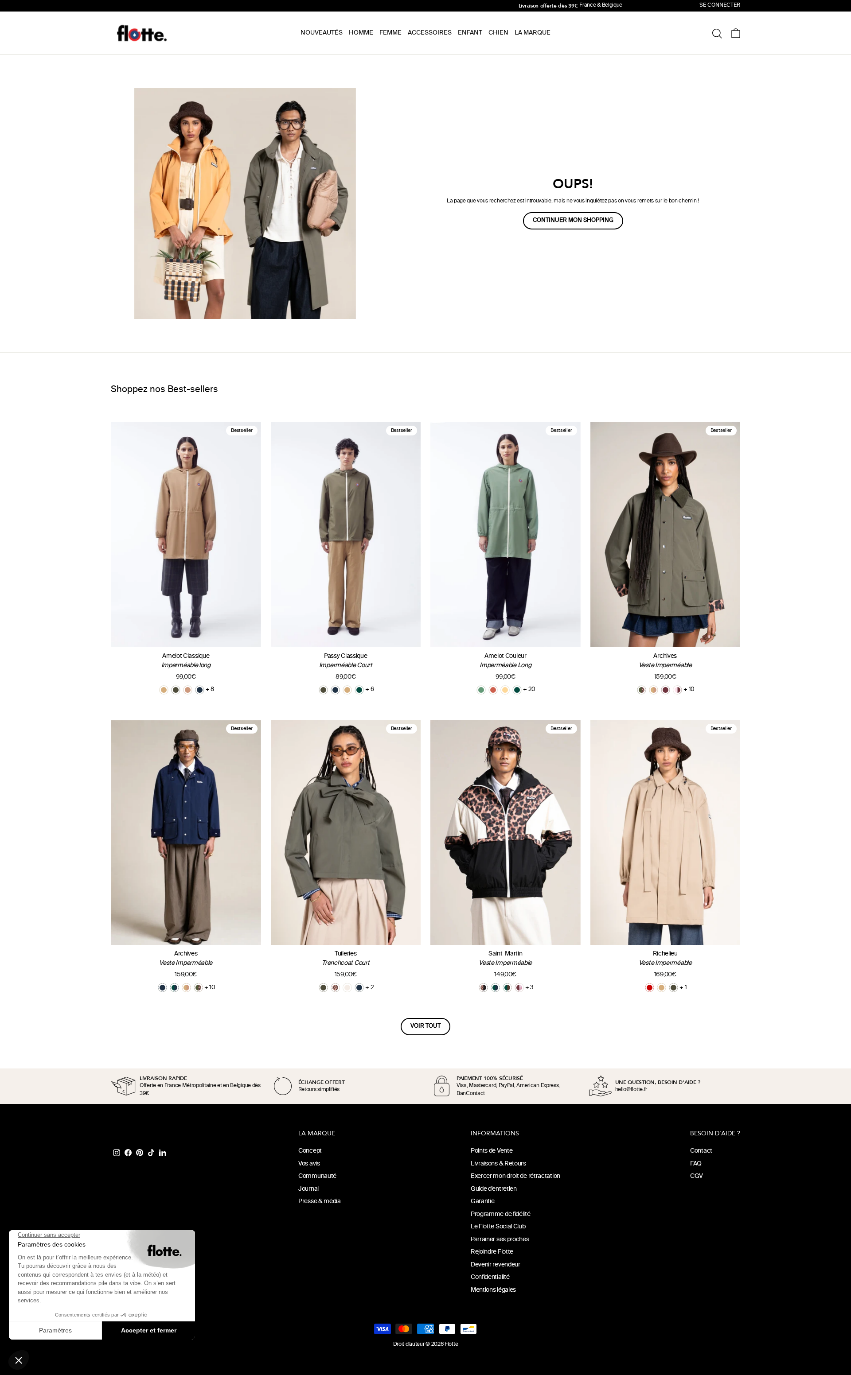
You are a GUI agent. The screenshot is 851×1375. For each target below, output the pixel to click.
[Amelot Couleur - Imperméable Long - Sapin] (517, 690)
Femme (390, 33)
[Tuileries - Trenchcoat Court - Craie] (347, 987)
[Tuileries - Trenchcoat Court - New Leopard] (335, 987)
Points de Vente (492, 1151)
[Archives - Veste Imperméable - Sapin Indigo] (174, 987)
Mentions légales (493, 1290)
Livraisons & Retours (498, 1163)
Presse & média (319, 1201)
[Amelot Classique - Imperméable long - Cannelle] (187, 690)
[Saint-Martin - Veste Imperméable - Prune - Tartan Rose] (519, 987)
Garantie (483, 1201)
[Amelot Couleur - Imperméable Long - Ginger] (493, 690)
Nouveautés (322, 33)
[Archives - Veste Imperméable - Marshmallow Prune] (677, 690)
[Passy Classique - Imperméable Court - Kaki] (323, 690)
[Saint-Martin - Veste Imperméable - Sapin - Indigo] (495, 987)
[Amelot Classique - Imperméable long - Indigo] (199, 690)
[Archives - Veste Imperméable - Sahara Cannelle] (653, 690)
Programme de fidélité (501, 1214)
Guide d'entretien (494, 1189)
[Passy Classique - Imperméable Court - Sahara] (347, 690)
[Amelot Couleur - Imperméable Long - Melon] (505, 690)
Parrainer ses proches (500, 1239)
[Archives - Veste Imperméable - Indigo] (162, 987)
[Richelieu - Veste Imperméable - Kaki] (673, 987)
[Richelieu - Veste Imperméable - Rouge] (649, 987)
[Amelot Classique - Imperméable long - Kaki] (176, 690)
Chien (498, 33)
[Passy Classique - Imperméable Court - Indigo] (335, 690)
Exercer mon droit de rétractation (515, 1176)
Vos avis (309, 1163)
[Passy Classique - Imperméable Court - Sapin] (359, 690)
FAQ (696, 1163)
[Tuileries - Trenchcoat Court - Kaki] (323, 987)
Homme (361, 33)
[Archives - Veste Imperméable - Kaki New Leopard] (641, 690)
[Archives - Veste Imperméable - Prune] (665, 690)
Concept (310, 1151)
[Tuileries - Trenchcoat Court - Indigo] (359, 987)
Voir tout (425, 1026)
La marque (532, 33)
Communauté (317, 1176)
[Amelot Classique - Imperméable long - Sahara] (164, 690)
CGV (696, 1176)
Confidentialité (490, 1277)
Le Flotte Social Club (498, 1226)
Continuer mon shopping (573, 220)
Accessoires (430, 33)
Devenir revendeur (495, 1264)
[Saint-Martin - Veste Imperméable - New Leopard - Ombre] (483, 987)
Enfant (470, 33)
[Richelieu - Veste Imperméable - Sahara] (661, 987)
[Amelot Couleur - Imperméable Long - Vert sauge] (481, 690)
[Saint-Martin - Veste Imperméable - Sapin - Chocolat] (507, 987)
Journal (308, 1189)
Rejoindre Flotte (492, 1252)
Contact (701, 1151)
